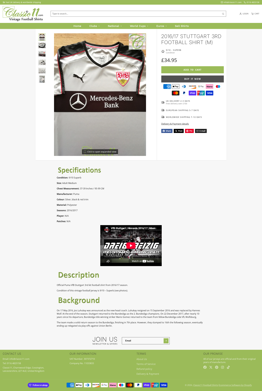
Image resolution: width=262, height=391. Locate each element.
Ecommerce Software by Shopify (235, 385)
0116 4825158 (253, 2)
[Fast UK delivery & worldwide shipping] (22, 2)
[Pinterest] (216, 367)
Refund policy (144, 369)
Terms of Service (146, 364)
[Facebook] (205, 367)
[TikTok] (228, 367)
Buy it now (192, 78)
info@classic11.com (233, 2)
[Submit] (166, 340)
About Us (141, 359)
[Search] (223, 14)
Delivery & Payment (147, 373)
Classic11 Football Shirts (205, 385)
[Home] (23, 14)
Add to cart (193, 69)
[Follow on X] (210, 367)
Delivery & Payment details (175, 123)
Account (243, 14)
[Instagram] (222, 367)
